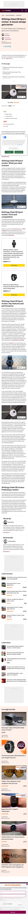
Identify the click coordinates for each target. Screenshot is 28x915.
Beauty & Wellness (10, 15)
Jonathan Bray (8, 39)
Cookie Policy (19, 144)
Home (3, 15)
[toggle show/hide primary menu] (25, 10)
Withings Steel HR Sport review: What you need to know (13, 68)
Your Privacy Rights (14, 148)
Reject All (9, 152)
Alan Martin (7, 35)
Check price (14, 265)
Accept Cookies (19, 152)
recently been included (18, 340)
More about (6, 532)
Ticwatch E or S (16, 229)
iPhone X (11, 343)
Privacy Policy (17, 909)
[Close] (25, 136)
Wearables (18, 15)
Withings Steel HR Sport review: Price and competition (12, 72)
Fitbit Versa (11, 235)
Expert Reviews (6, 10)
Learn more (8, 58)
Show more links (14, 81)
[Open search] (22, 10)
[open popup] (24, 97)
